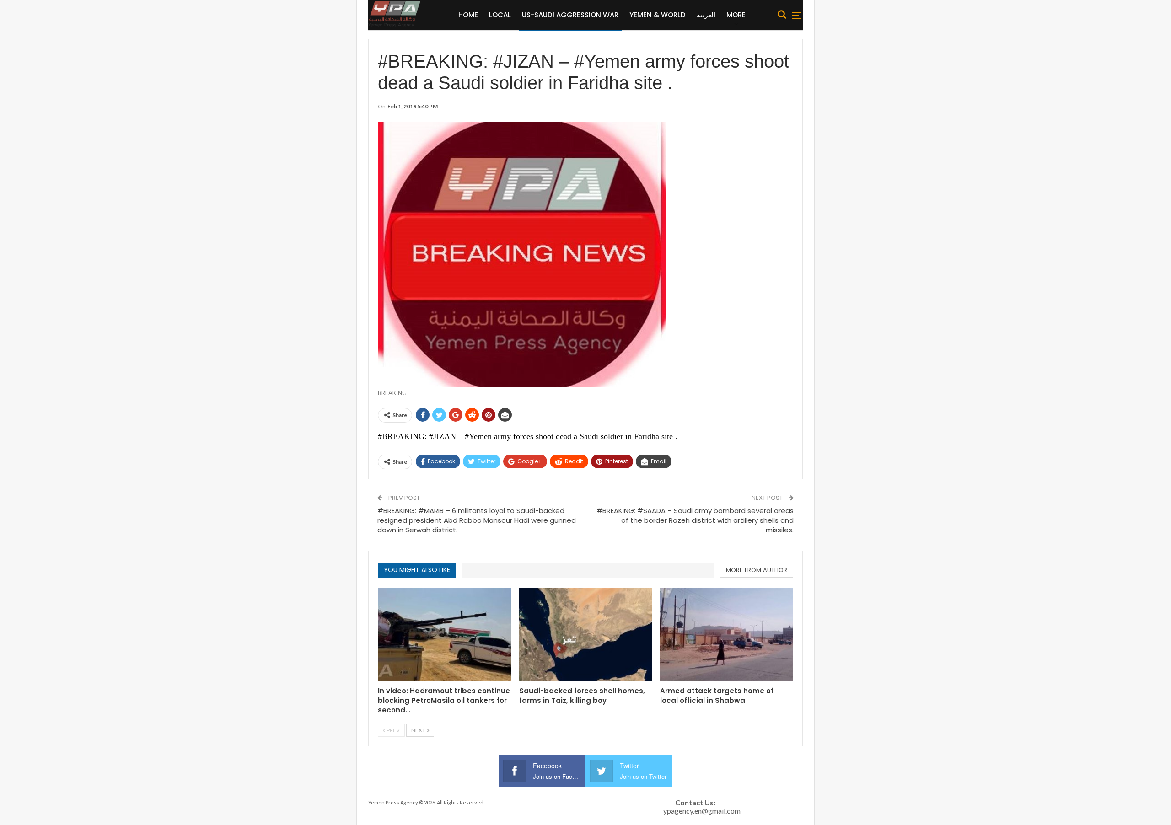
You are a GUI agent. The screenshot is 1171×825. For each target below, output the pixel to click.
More (736, 15)
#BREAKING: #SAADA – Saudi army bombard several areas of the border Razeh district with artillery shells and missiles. (695, 520)
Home (468, 15)
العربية (706, 15)
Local (500, 15)
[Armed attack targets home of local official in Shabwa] (726, 634)
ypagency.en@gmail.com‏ (702, 810)
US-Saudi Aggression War (570, 15)
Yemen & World (657, 15)
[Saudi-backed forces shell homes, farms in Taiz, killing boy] (585, 634)
